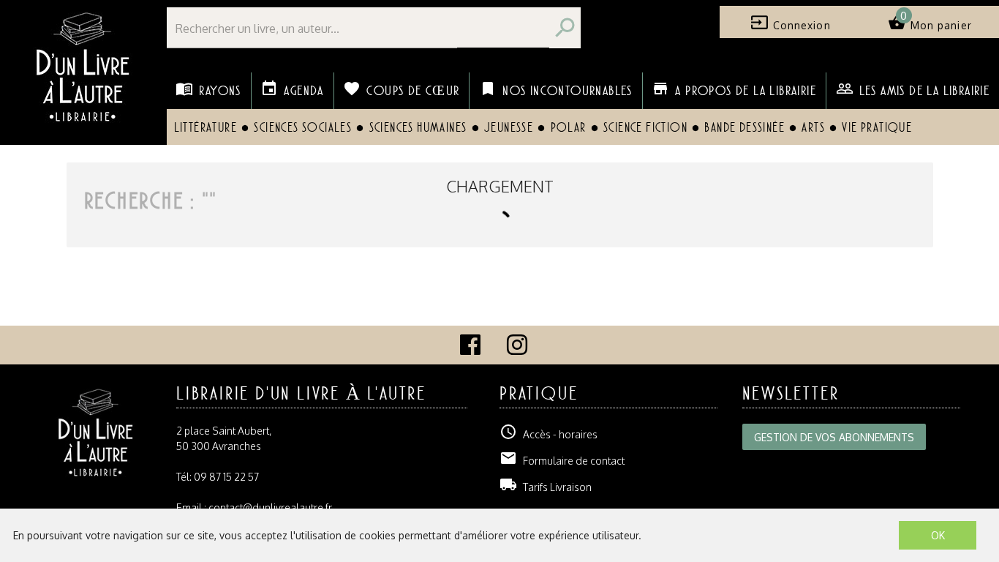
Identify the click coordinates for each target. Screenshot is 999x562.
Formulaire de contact (562, 460)
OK (938, 535)
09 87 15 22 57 (226, 477)
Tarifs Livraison (545, 487)
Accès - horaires (548, 434)
